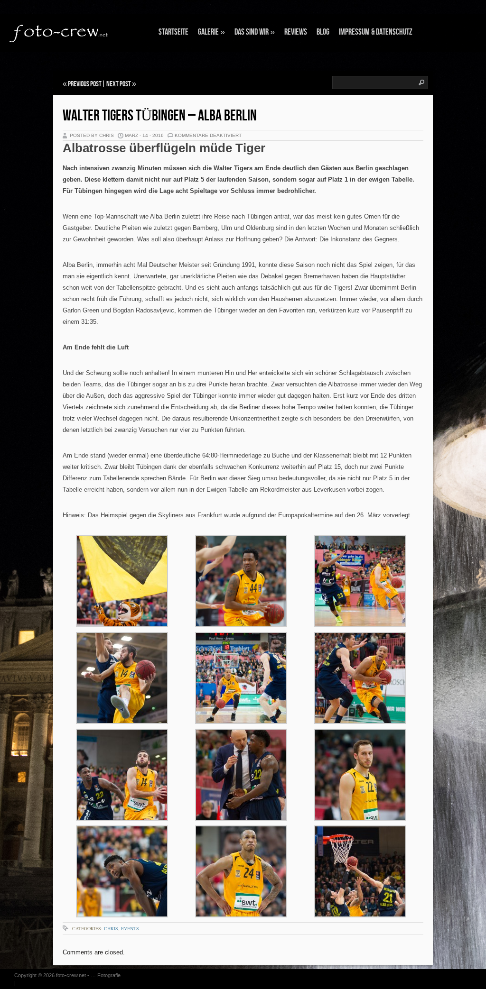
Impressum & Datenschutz (375, 32)
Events (130, 928)
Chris (111, 928)
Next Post (118, 84)
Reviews (295, 32)
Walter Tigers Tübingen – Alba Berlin (160, 116)
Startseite (173, 32)
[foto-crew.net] (59, 32)
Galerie (211, 32)
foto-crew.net (71, 975)
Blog (323, 32)
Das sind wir (254, 32)
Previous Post (85, 84)
